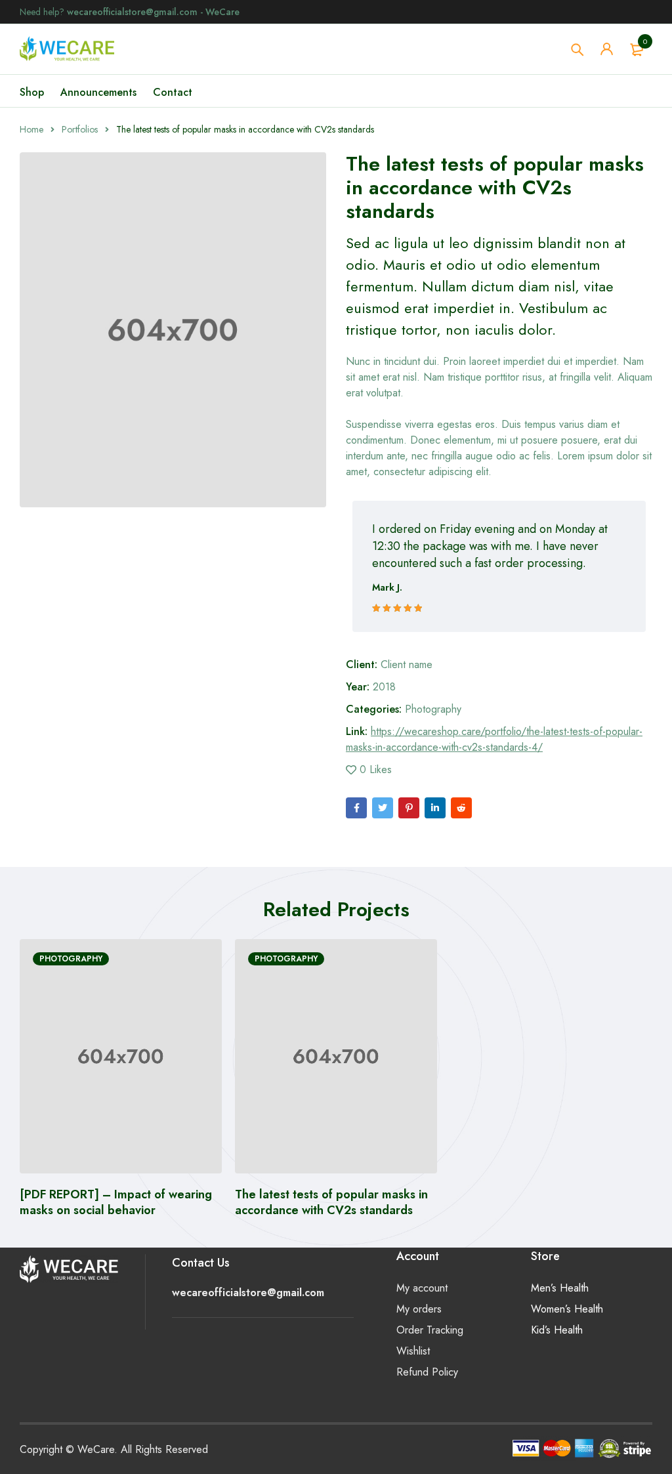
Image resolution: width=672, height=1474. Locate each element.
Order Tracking (429, 1329)
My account (422, 1287)
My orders (419, 1308)
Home (31, 129)
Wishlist (413, 1350)
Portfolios (80, 129)
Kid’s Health (557, 1329)
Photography (433, 709)
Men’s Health (560, 1287)
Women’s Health (567, 1308)
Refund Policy (427, 1371)
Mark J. (387, 587)
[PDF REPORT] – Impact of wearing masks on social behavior (116, 1202)
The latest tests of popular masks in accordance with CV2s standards (331, 1202)
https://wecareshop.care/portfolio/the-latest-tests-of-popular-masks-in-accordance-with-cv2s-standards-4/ (494, 739)
